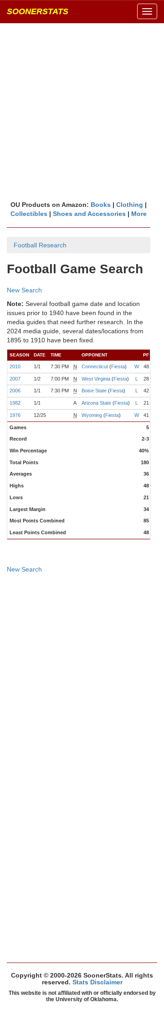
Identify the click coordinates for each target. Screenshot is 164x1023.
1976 (15, 415)
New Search (24, 290)
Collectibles (28, 213)
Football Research (40, 245)
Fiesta (118, 366)
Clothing (129, 204)
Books (101, 204)
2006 (15, 390)
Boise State (94, 390)
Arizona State (96, 403)
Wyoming (92, 415)
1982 (15, 403)
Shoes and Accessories (89, 213)
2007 (15, 378)
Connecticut (95, 366)
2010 (15, 366)
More (139, 213)
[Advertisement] (82, 111)
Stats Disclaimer (97, 982)
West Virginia (96, 378)
